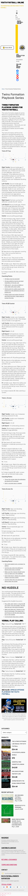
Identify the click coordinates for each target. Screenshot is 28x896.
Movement (5, 838)
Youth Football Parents (10, 876)
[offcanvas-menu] (17, 11)
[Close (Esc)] (9, 893)
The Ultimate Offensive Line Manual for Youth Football (19, 744)
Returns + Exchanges (9, 859)
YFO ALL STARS (6, 884)
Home (3, 89)
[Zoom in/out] (1, 893)
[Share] (7, 893)
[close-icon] (17, 14)
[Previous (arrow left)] (1, 895)
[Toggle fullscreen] (4, 893)
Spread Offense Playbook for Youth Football (13, 692)
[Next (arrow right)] (4, 895)
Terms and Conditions (9, 864)
